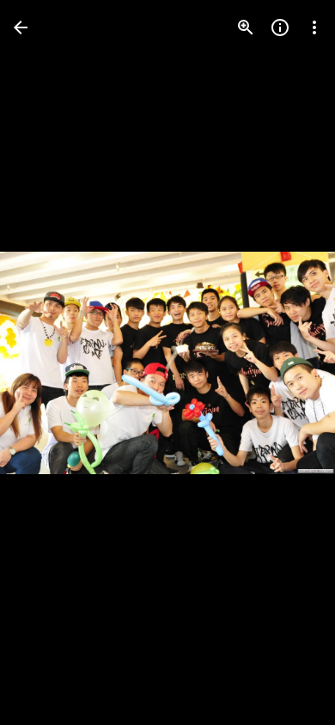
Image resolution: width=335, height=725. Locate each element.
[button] (48, 362)
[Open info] (280, 27)
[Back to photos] (20, 27)
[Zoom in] (245, 27)
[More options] (314, 27)
